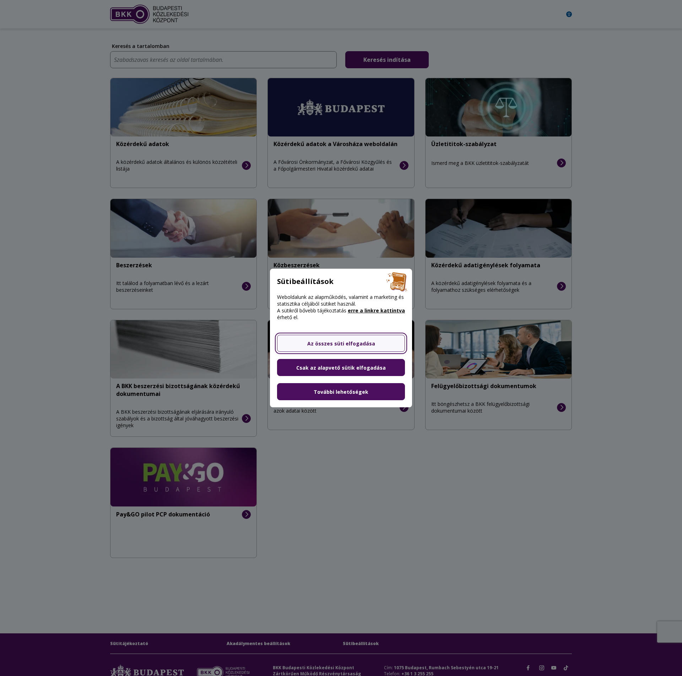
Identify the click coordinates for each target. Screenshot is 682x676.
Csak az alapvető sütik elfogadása (341, 367)
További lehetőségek (341, 391)
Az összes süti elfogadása (341, 343)
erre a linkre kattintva (376, 310)
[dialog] (341, 338)
